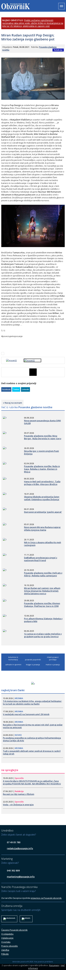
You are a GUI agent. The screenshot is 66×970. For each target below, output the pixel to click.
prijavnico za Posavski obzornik (46, 898)
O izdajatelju (7, 933)
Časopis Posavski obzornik (14, 929)
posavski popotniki (33, 659)
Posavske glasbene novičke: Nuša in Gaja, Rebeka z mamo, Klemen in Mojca (42, 469)
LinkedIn (25, 389)
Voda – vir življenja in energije (18, 804)
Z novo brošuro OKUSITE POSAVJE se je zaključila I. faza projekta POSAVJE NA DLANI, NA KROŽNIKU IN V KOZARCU (32, 782)
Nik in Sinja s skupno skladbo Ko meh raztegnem (42, 544)
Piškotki (5, 954)
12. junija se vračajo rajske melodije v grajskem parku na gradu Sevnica (43, 635)
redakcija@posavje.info (20, 848)
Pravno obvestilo (9, 946)
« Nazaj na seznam (12, 402)
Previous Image (3, 372)
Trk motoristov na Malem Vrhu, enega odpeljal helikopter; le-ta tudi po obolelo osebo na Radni (32, 702)
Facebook (6, 389)
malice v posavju (53, 664)
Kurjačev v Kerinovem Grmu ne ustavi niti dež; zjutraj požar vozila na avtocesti (33, 726)
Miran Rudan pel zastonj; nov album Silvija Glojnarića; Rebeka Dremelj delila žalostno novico (42, 591)
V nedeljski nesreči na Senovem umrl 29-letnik (26, 714)
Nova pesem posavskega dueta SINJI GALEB (42, 422)
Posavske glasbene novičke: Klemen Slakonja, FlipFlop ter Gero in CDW (42, 604)
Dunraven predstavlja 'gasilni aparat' (43, 511)
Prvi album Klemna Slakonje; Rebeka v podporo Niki (43, 620)
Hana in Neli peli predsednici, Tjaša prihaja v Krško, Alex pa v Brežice (42, 483)
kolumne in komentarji (13, 658)
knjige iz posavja (33, 664)
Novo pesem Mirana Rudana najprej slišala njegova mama (42, 528)
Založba (5, 950)
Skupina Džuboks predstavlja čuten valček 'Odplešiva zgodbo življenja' (41, 498)
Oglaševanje (7, 937)
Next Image (62, 372)
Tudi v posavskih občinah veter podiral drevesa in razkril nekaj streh (32, 752)
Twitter (16, 389)
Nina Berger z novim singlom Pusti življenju (41, 452)
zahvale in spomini (13, 664)
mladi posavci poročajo (53, 658)
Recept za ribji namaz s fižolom (18, 794)
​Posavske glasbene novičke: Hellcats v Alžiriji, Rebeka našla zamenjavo (43, 574)
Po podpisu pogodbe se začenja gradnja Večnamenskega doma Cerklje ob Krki (32, 739)
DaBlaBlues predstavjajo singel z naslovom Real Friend (40, 559)
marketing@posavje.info (21, 876)
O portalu (5, 941)
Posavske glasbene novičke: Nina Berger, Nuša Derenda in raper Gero (42, 437)
